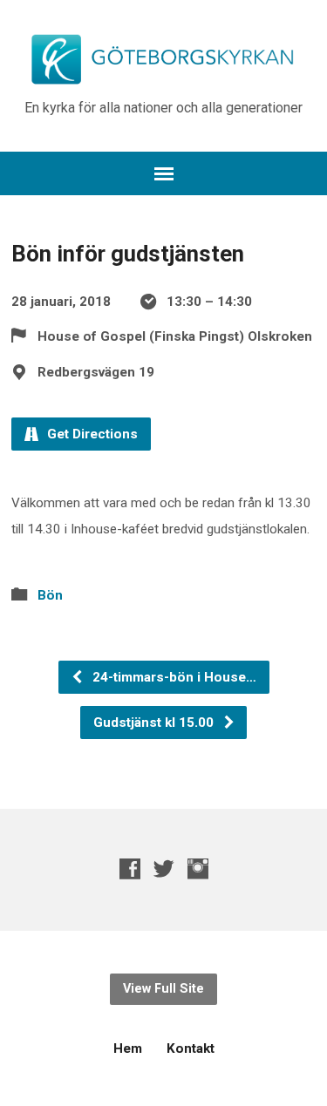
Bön (50, 595)
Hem (127, 1048)
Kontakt (191, 1048)
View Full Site (163, 988)
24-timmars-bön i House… (172, 677)
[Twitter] (163, 868)
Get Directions (91, 434)
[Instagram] (197, 868)
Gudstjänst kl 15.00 (155, 722)
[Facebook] (129, 868)
